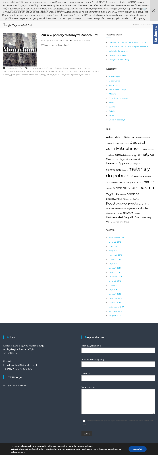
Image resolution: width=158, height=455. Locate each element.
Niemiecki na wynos (118, 98)
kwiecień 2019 (115, 255)
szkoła (143, 208)
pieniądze (16, 74)
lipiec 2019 (113, 246)
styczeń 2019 (115, 268)
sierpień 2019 (115, 242)
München (78, 71)
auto (44, 68)
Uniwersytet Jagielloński (123, 217)
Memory (114, 183)
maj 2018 (113, 285)
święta (126, 222)
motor (70, 71)
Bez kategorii (115, 76)
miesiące (129, 183)
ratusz (49, 74)
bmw (84, 68)
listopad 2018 (115, 272)
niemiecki (120, 188)
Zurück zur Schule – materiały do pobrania (128, 46)
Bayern (58, 68)
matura (139, 176)
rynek (56, 74)
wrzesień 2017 (115, 311)
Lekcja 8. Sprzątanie (118, 51)
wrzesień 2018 (115, 276)
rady (43, 74)
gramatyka (144, 154)
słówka (128, 213)
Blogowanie (114, 81)
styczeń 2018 (115, 294)
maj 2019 (113, 250)
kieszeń (44, 71)
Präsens (110, 208)
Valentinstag (146, 218)
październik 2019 (117, 237)
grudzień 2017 (115, 298)
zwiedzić (85, 74)
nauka (149, 182)
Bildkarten (129, 137)
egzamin (120, 155)
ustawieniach (17, 452)
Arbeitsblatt (114, 137)
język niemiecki (131, 159)
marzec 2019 (115, 259)
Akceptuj (137, 449)
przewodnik (34, 74)
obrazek (123, 194)
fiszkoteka (129, 155)
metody (121, 183)
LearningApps (115, 163)
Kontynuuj (139, 18)
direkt (143, 149)
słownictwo (114, 213)
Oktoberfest (128, 199)
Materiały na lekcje (117, 89)
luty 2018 (113, 289)
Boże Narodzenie (143, 138)
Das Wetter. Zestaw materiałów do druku (128, 42)
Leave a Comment (81, 40)
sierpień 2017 (115, 315)
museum (96, 71)
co (89, 68)
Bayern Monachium (71, 68)
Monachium (60, 71)
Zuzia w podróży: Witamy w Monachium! (69, 35)
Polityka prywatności (15, 385)
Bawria (50, 68)
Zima (111, 115)
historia (36, 71)
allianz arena (35, 68)
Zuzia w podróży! (14, 68)
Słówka (112, 102)
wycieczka (75, 74)
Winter (116, 222)
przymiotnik (143, 204)
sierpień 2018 (115, 281)
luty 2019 (113, 263)
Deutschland (9, 71)
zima (121, 222)
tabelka (137, 214)
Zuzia (65, 40)
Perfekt (136, 199)
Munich (87, 71)
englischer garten (24, 71)
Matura (112, 94)
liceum (125, 170)
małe (51, 71)
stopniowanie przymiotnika (126, 209)
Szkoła (112, 111)
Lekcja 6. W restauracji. (119, 59)
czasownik (110, 143)
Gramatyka (114, 85)
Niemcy (6, 74)
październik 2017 (117, 307)
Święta (112, 107)
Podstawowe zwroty (122, 203)
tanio (62, 74)
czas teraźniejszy (122, 143)
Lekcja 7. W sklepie (117, 55)
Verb (109, 221)
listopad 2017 (115, 302)
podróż (25, 74)
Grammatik (114, 159)
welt (67, 74)
